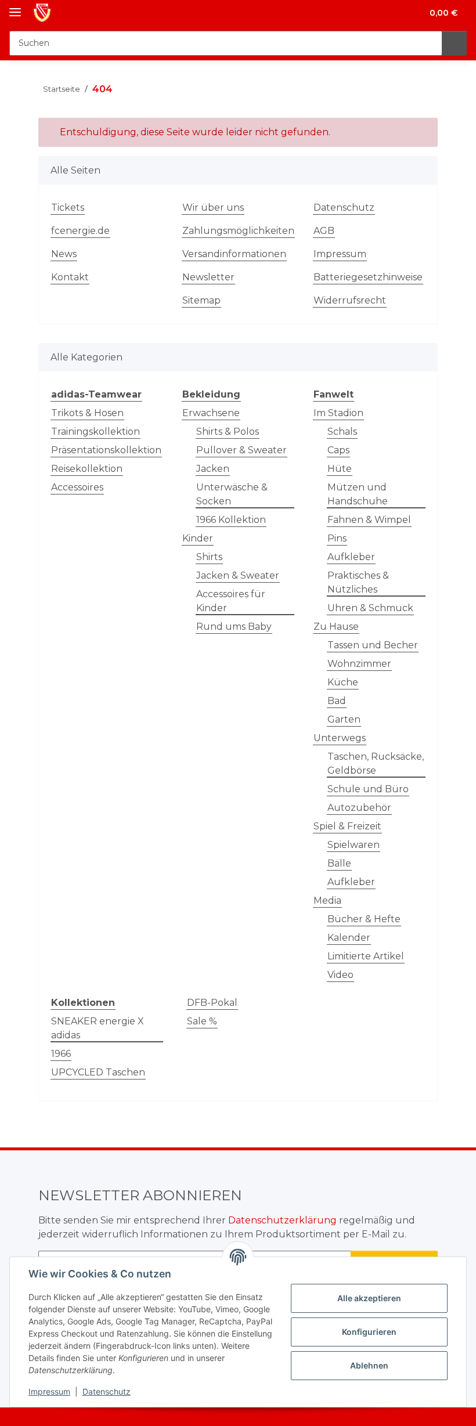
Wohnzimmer (359, 663)
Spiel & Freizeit (347, 826)
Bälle (339, 863)
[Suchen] (454, 43)
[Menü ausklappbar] (15, 7)
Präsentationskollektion (106, 450)
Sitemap (201, 300)
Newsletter (208, 277)
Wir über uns (213, 207)
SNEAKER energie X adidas (97, 1028)
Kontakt (70, 277)
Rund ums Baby (234, 626)
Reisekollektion (86, 468)
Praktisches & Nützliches (358, 582)
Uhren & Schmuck (370, 607)
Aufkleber (351, 556)
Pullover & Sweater (241, 450)
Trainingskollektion (95, 431)
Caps (338, 450)
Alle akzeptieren (369, 1298)
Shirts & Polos (227, 431)
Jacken (212, 468)
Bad (336, 700)
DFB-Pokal (212, 1002)
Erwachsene (211, 412)
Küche (342, 682)
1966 (61, 1053)
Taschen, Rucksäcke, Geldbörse (375, 763)
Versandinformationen (234, 253)
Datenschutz (106, 1391)
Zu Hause (336, 626)
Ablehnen (369, 1365)
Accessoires (77, 487)
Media (327, 900)
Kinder (197, 538)
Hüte (339, 468)
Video (340, 974)
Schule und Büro (368, 789)
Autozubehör (359, 807)
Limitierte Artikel (365, 956)
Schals (342, 431)
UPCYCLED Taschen (98, 1072)
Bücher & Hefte (364, 919)
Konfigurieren (369, 1332)
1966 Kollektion (231, 519)
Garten (343, 719)
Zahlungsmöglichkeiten (238, 230)
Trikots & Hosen (87, 412)
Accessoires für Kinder (230, 601)
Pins (337, 538)
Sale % (202, 1021)
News (64, 253)
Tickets (67, 207)
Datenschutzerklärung (282, 1220)
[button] (367, 12)
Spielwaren (353, 844)
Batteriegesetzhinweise (368, 277)
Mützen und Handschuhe (357, 494)
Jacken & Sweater (237, 575)
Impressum (49, 1391)
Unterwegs (339, 737)
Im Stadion (338, 412)
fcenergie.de (80, 230)
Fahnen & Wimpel (369, 519)
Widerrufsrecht (349, 300)
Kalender (348, 937)
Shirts (209, 556)
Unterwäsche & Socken (232, 494)
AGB (323, 230)
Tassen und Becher (372, 645)
